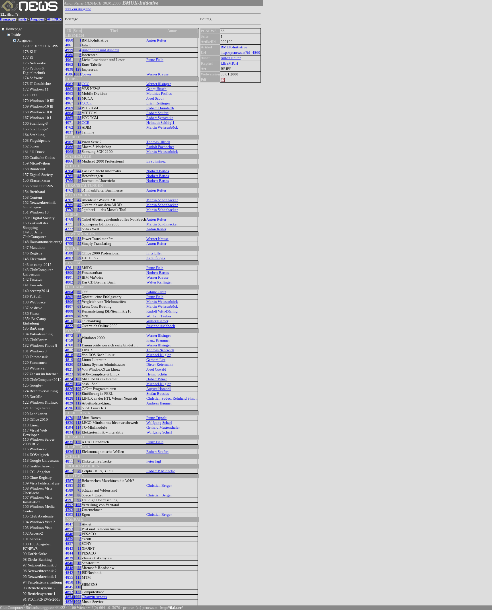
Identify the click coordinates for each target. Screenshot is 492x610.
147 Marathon (34, 247)
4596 (69, 408)
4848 (69, 568)
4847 (69, 524)
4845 (69, 587)
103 (78, 379)
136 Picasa (31, 313)
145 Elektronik (34, 259)
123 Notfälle (32, 397)
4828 (69, 398)
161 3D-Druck (34, 152)
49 (79, 205)
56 (79, 272)
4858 (69, 582)
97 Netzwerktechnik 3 (40, 565)
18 (79, 84)
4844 (69, 553)
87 (79, 355)
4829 (69, 403)
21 (79, 103)
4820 (69, 364)
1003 (77, 601)
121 (78, 451)
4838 (69, 69)
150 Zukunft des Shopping (35, 225)
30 (79, 340)
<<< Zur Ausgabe (78, 9)
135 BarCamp (33, 328)
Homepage (7, 19)
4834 (69, 432)
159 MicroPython (36, 163)
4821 (69, 369)
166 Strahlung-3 (35, 123)
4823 (69, 374)
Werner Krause (157, 74)
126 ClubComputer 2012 (42, 379)
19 (79, 89)
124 (78, 132)
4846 (69, 534)
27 (79, 335)
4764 (69, 171)
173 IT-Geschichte (37, 83)
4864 (69, 113)
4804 (69, 292)
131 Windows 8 (35, 351)
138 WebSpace (34, 302)
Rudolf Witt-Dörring (162, 311)
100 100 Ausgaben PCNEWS (37, 546)
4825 (69, 384)
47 (79, 200)
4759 (69, 340)
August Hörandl (158, 389)
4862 (69, 64)
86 (79, 495)
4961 (69, 59)
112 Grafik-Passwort (38, 466)
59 (79, 258)
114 (78, 427)
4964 (69, 98)
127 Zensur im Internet (40, 374)
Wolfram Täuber (158, 316)
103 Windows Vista (37, 527)
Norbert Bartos (157, 171)
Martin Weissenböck (162, 127)
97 (79, 326)
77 (79, 321)
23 (79, 151)
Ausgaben (37, 19)
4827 (69, 393)
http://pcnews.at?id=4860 (240, 52)
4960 (69, 55)
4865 (69, 118)
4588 (69, 253)
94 (79, 369)
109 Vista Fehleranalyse (41, 483)
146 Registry (33, 253)
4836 (69, 451)
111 (78, 510)
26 (79, 122)
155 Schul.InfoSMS (38, 186)
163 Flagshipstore (36, 140)
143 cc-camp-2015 (37, 264)
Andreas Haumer (159, 403)
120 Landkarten (35, 414)
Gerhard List (155, 360)
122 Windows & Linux (40, 402)
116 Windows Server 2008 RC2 (38, 441)
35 (79, 190)
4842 (69, 572)
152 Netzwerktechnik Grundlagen (39, 204)
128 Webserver (34, 368)
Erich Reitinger (158, 103)
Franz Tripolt (156, 418)
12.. (3, 14)
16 (79, 563)
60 (79, 292)
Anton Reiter (156, 40)
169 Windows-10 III (38, 106)
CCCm (87, 103)
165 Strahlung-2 (35, 129)
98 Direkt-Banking (37, 559)
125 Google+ (33, 385)
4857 (69, 543)
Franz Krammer (158, 340)
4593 (69, 510)
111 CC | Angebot (36, 472)
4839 (69, 558)
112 (78, 398)
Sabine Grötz (156, 292)
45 (79, 176)
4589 (69, 490)
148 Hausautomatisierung (42, 242)
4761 (69, 268)
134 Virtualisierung (38, 334)
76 (79, 316)
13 (79, 553)
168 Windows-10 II (37, 112)
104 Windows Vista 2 (39, 522)
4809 (69, 316)
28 (79, 568)
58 (79, 253)
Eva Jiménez (156, 161)
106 (78, 389)
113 (78, 422)
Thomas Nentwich (160, 350)
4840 (69, 563)
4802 (69, 282)
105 (78, 505)
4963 (69, 84)
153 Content (32, 197)
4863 (69, 89)
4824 (69, 379)
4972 (69, 335)
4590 (69, 495)
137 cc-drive (32, 308)
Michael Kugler (158, 355)
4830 (69, 422)
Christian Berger (159, 485)
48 (79, 219)
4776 (69, 239)
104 (78, 384)
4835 (69, 442)
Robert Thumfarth (160, 108)
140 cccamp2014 (36, 291)
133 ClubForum (35, 340)
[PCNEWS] (29, 10)
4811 (69, 461)
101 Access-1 (33, 539)
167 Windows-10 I (37, 118)
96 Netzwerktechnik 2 (40, 571)
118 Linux (31, 425)
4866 (69, 161)
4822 (69, 326)
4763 (69, 190)
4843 (69, 548)
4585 (69, 485)
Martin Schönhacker (162, 200)
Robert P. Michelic (160, 471)
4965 (69, 93)
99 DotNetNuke (35, 554)
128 (78, 69)
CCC (85, 84)
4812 (69, 471)
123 (78, 514)
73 (79, 311)
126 (78, 408)
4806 (69, 301)
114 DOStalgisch (36, 455)
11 (79, 548)
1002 (77, 597)
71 (79, 572)
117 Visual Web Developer (35, 432)
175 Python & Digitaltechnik (34, 70)
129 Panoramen (35, 362)
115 (78, 577)
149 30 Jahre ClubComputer (34, 234)
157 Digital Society (38, 174)
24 (79, 108)
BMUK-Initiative (234, 47)
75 (79, 490)
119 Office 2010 (35, 419)
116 (78, 582)
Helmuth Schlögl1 (160, 122)
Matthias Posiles (159, 93)
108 (78, 393)
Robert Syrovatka (159, 118)
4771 (69, 224)
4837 (69, 132)
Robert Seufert (157, 113)
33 (79, 127)
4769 (69, 205)
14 (79, 142)
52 (79, 229)
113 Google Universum (41, 460)
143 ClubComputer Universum (38, 272)
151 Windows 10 (36, 212)
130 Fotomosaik (35, 357)
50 (79, 210)
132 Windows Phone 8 (40, 345)
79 (79, 471)
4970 (69, 418)
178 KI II (29, 52)
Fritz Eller (154, 253)
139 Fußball (32, 296)
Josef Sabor (155, 98)
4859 (69, 539)
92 (79, 360)
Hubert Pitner (156, 379)
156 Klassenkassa (36, 180)
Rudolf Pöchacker (160, 147)
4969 (69, 108)
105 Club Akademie (38, 516)
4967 (69, 103)
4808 (69, 311)
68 (79, 306)
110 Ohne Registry (37, 477)
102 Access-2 (33, 533)
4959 (69, 50)
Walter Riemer (157, 321)
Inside (22, 19)
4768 (69, 219)
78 (79, 461)
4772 (69, 229)
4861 (69, 45)
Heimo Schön (156, 374)
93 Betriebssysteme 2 (39, 588)
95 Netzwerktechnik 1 (40, 576)
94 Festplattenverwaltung (42, 582)
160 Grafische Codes (39, 157)
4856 (69, 601)
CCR (85, 122)
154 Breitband (34, 192)
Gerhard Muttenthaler (163, 427)
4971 (69, 122)
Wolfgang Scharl (159, 422)
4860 (69, 40)
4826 (69, 389)
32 (79, 268)
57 (79, 277)
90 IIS (27, 605)
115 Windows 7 (35, 449)
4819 (69, 360)
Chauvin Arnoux (94, 597)
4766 (69, 180)
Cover (86, 74)
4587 (69, 480)
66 (79, 297)
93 (79, 364)
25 (79, 113)
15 (79, 558)
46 (79, 180)
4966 (69, 147)
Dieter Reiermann (159, 364)
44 (79, 161)
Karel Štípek (155, 258)
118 (78, 587)
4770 (69, 210)
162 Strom (31, 146)
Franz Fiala (154, 59)
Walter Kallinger (159, 282)
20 (79, 147)
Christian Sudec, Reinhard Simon (172, 398)
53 (79, 239)
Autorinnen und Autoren (100, 50)
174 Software (33, 78)
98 (79, 374)
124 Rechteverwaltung (40, 391)
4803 (69, 258)
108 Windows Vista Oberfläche (37, 490)
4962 (69, 142)
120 (78, 432)
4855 (69, 577)
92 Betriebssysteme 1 (39, 593)
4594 (69, 427)
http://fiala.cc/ (171, 607)
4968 (69, 151)
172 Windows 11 (36, 89)
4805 (69, 297)
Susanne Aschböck (160, 326)
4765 (69, 176)
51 (79, 224)
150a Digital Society (39, 218)
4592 (69, 505)
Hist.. (11, 14)
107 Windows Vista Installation (37, 499)
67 (79, 301)
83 (79, 350)
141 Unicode (33, 285)
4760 (69, 345)
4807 (69, 306)
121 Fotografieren (36, 408)
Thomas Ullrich (158, 142)
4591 (69, 500)
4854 (69, 597)
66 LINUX (54, 19)
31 (79, 345)
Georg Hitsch (156, 89)
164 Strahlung (34, 135)
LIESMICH (229, 63)
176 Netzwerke (34, 63)
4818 (69, 355)
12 (79, 64)
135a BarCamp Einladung (34, 321)
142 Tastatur (32, 279)
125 (78, 592)
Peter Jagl (153, 461)
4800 (69, 272)
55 (79, 243)
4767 (69, 200)
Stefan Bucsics (157, 393)
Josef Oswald (156, 369)
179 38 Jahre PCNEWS (40, 46)
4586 (69, 74)
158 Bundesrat (34, 169)
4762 (69, 127)
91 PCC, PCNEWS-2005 (41, 599)
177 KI (28, 57)
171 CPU (30, 95)
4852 (69, 592)
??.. (17, 14)
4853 (69, 529)
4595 (69, 514)
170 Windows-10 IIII (38, 100)
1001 (77, 74)
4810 (69, 321)
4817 (69, 350)
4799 (69, 243)
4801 (69, 277)
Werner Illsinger (158, 84)
